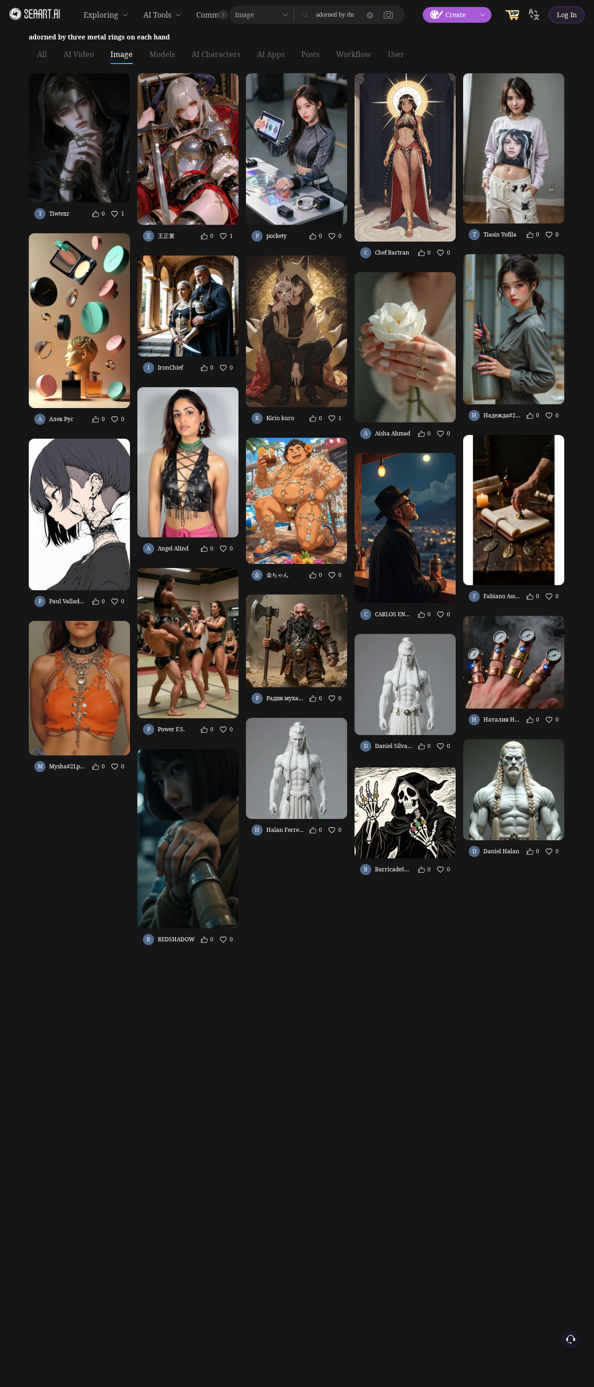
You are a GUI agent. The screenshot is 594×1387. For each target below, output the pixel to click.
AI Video (79, 54)
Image (121, 54)
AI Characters (216, 54)
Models (162, 54)
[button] (388, 15)
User (396, 54)
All (42, 54)
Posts (310, 54)
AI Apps (270, 54)
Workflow (353, 54)
